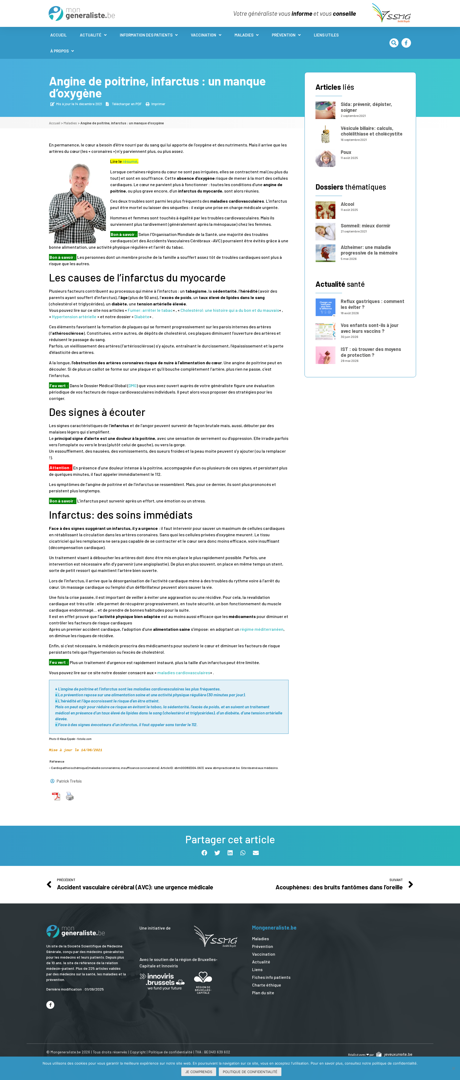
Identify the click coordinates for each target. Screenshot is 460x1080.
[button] (394, 43)
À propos (59, 50)
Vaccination (203, 34)
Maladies (244, 34)
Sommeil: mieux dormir (365, 225)
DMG (133, 385)
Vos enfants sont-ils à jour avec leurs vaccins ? (370, 328)
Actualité (90, 34)
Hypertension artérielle (74, 316)
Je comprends (198, 1072)
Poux (346, 152)
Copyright (138, 1052)
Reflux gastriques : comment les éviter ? (372, 304)
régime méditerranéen (262, 629)
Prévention (283, 34)
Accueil (58, 34)
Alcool (347, 204)
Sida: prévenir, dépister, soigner (366, 107)
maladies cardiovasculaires (183, 672)
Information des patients (146, 34)
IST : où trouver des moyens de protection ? (371, 352)
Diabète (141, 316)
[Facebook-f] (406, 43)
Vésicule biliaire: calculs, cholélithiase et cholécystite (371, 131)
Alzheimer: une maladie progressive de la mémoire (369, 250)
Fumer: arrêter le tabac (150, 310)
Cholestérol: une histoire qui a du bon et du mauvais (229, 310)
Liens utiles (326, 34)
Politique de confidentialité (170, 1052)
